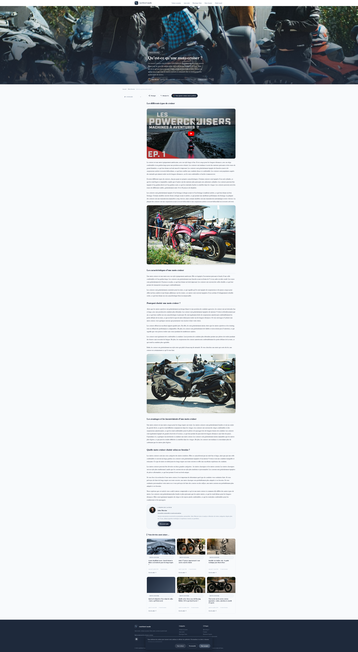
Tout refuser (180, 646)
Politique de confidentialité (155, 641)
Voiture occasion (176, 3)
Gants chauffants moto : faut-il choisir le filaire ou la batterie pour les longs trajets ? (161, 562)
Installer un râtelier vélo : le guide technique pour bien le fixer (219, 561)
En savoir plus (164, 524)
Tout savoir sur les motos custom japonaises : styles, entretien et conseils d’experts (220, 601)
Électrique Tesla (197, 3)
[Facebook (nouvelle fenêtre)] (136, 639)
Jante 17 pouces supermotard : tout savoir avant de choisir (189, 561)
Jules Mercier (155, 79)
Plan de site (206, 639)
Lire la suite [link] (152, 572)
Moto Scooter (208, 3)
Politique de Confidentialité (210, 636)
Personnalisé (192, 646)
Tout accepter (204, 646)
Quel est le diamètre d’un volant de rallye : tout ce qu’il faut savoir (161, 600)
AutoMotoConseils (142, 648)
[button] (191, 134)
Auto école (187, 3)
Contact (205, 632)
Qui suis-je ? (206, 629)
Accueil (124, 89)
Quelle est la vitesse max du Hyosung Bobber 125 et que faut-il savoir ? (190, 600)
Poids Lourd (218, 3)
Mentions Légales (207, 634)
